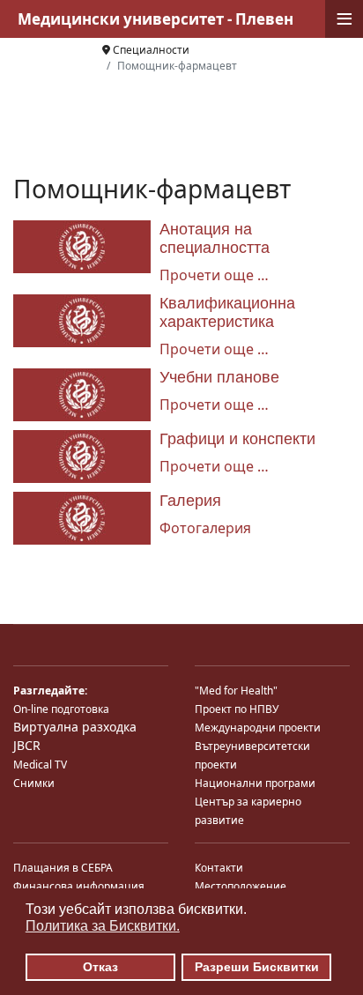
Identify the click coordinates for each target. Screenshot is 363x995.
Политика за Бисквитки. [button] (103, 925)
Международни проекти (258, 727)
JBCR (27, 745)
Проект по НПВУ (236, 709)
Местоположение (240, 886)
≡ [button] (344, 19)
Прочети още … (214, 275)
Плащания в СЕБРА (63, 867)
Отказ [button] (100, 967)
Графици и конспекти (237, 439)
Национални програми (255, 783)
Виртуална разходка (75, 726)
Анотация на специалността (214, 238)
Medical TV (40, 764)
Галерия (190, 500)
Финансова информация (78, 886)
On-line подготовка (61, 709)
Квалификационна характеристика (227, 312)
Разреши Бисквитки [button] (257, 967)
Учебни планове (219, 377)
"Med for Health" (236, 690)
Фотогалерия (205, 528)
